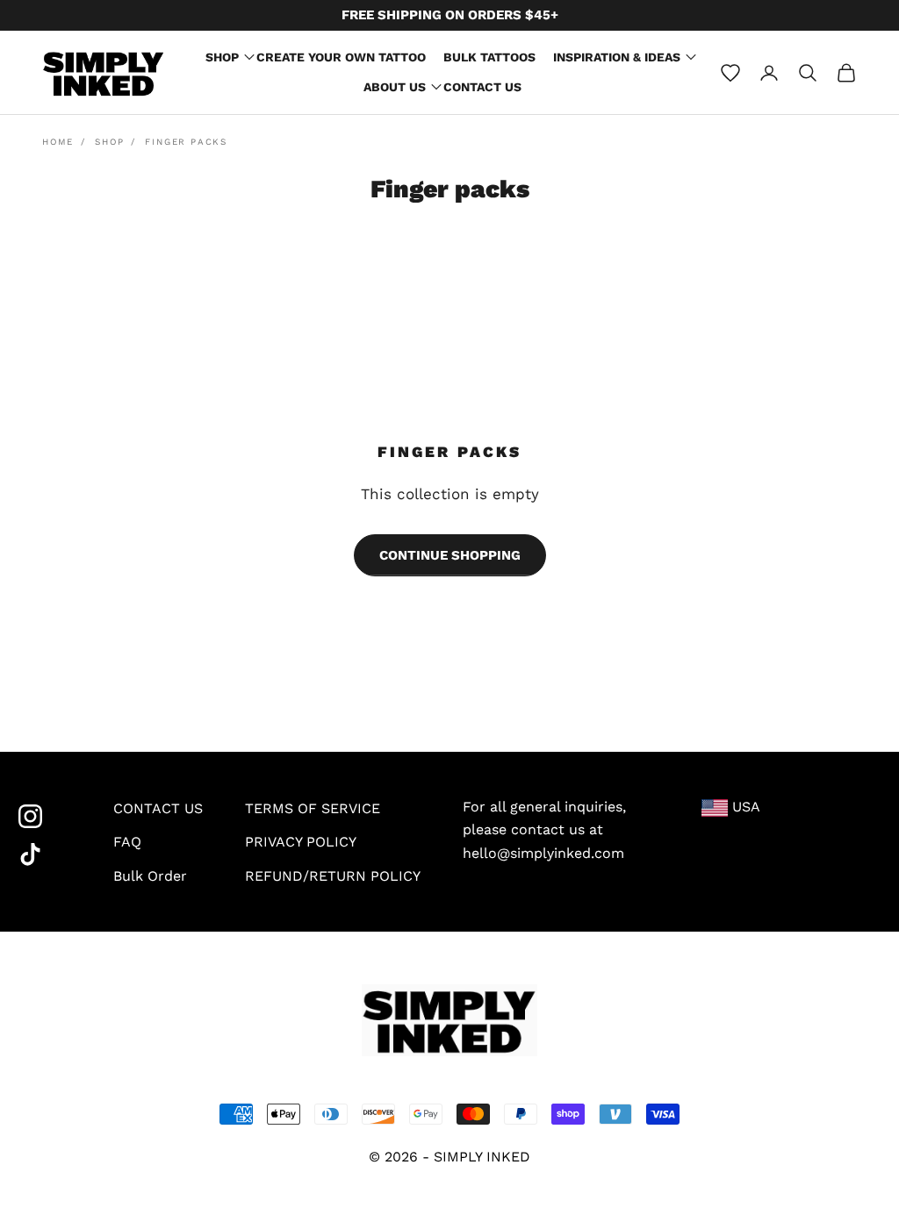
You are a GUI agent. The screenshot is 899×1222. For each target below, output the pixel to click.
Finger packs (186, 141)
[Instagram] (44, 816)
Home (58, 141)
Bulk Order (150, 876)
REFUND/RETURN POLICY (333, 876)
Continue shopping (450, 555)
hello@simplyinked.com (543, 853)
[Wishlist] (730, 72)
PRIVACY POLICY (300, 841)
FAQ (127, 841)
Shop (109, 141)
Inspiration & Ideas (616, 57)
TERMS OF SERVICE (312, 808)
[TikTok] (44, 855)
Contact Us (482, 87)
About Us (394, 87)
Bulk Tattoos (489, 57)
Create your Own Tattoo (341, 57)
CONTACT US (158, 808)
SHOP (222, 57)
